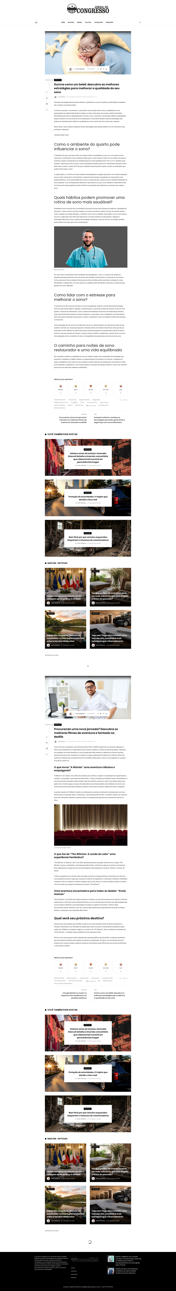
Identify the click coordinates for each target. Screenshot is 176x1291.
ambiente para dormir (60, 399)
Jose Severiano (95, 978)
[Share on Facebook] (47, 93)
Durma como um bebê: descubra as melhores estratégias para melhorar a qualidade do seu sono (109, 995)
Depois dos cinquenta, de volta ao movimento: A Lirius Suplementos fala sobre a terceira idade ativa (65, 638)
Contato (73, 1271)
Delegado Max (96, 399)
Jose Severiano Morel (59, 980)
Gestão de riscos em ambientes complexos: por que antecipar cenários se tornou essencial (126, 1271)
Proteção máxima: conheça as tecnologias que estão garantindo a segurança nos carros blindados (109, 420)
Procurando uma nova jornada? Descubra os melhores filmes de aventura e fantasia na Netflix (73, 420)
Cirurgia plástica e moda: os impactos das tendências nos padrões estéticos (74, 995)
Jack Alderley (80, 69)
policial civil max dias (59, 408)
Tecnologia (98, 22)
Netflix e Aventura (107, 980)
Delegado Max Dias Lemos (61, 402)
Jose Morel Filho (84, 978)
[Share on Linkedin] (47, 110)
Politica (88, 22)
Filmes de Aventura (72, 978)
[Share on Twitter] (47, 98)
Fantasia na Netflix (59, 978)
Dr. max (82, 402)
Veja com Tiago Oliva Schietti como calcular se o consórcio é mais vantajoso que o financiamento (109, 638)
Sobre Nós (109, 22)
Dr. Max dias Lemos (92, 402)
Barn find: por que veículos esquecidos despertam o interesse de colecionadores (88, 538)
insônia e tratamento (59, 405)
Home (63, 22)
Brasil (79, 22)
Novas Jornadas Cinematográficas (63, 983)
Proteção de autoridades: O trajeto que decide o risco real (88, 498)
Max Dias (70, 405)
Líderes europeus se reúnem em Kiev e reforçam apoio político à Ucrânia (65, 597)
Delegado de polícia (84, 399)
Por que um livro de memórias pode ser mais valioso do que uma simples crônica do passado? (110, 596)
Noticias (71, 22)
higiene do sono (104, 402)
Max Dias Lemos (79, 405)
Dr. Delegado (74, 402)
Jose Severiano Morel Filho (75, 980)
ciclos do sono (72, 399)
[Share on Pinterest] (47, 104)
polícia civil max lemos (102, 405)
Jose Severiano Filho (107, 978)
